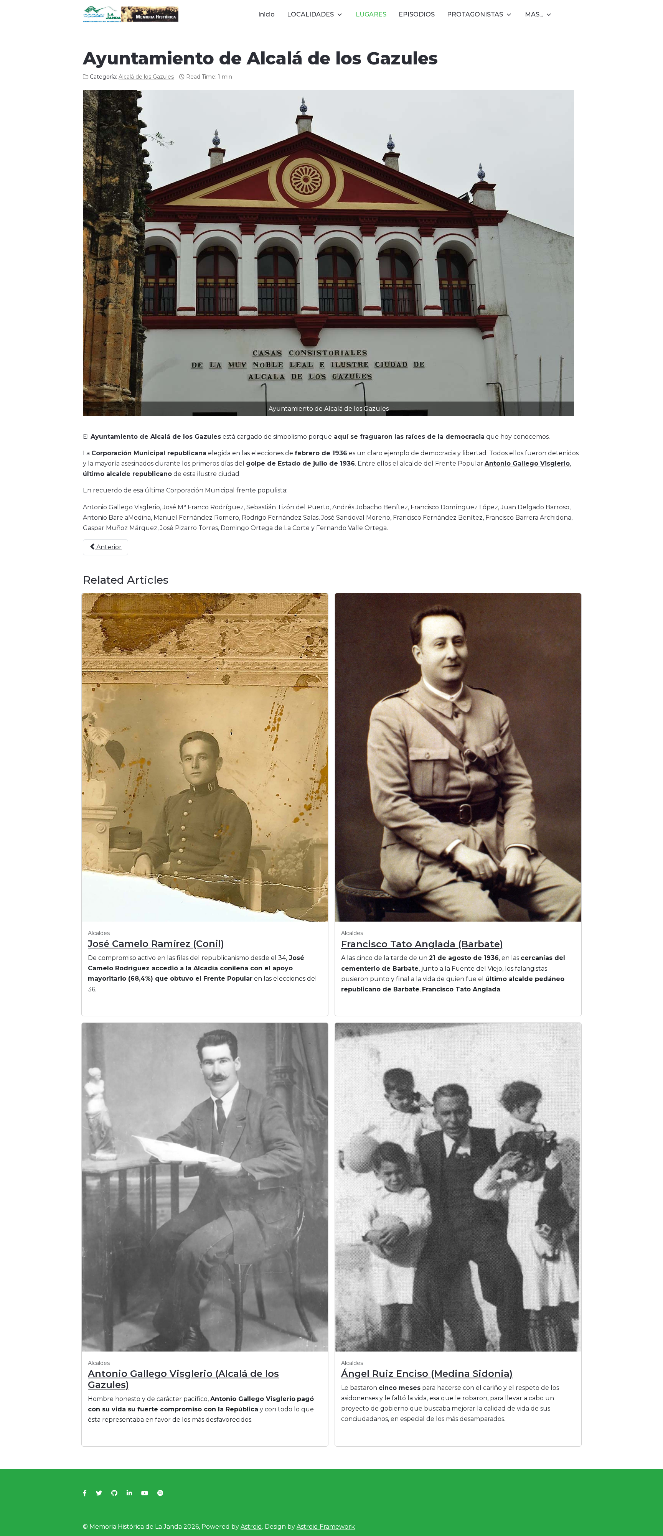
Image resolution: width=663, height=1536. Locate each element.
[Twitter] (99, 1493)
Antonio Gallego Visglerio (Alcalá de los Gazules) (183, 1379)
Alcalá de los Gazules (146, 76)
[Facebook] (85, 1493)
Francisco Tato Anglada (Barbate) (422, 944)
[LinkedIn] (129, 1493)
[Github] (114, 1493)
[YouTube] (144, 1493)
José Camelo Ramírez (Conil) (156, 943)
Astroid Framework (326, 1526)
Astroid (251, 1526)
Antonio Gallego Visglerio (527, 463)
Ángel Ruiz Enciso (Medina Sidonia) (427, 1373)
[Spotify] (160, 1493)
